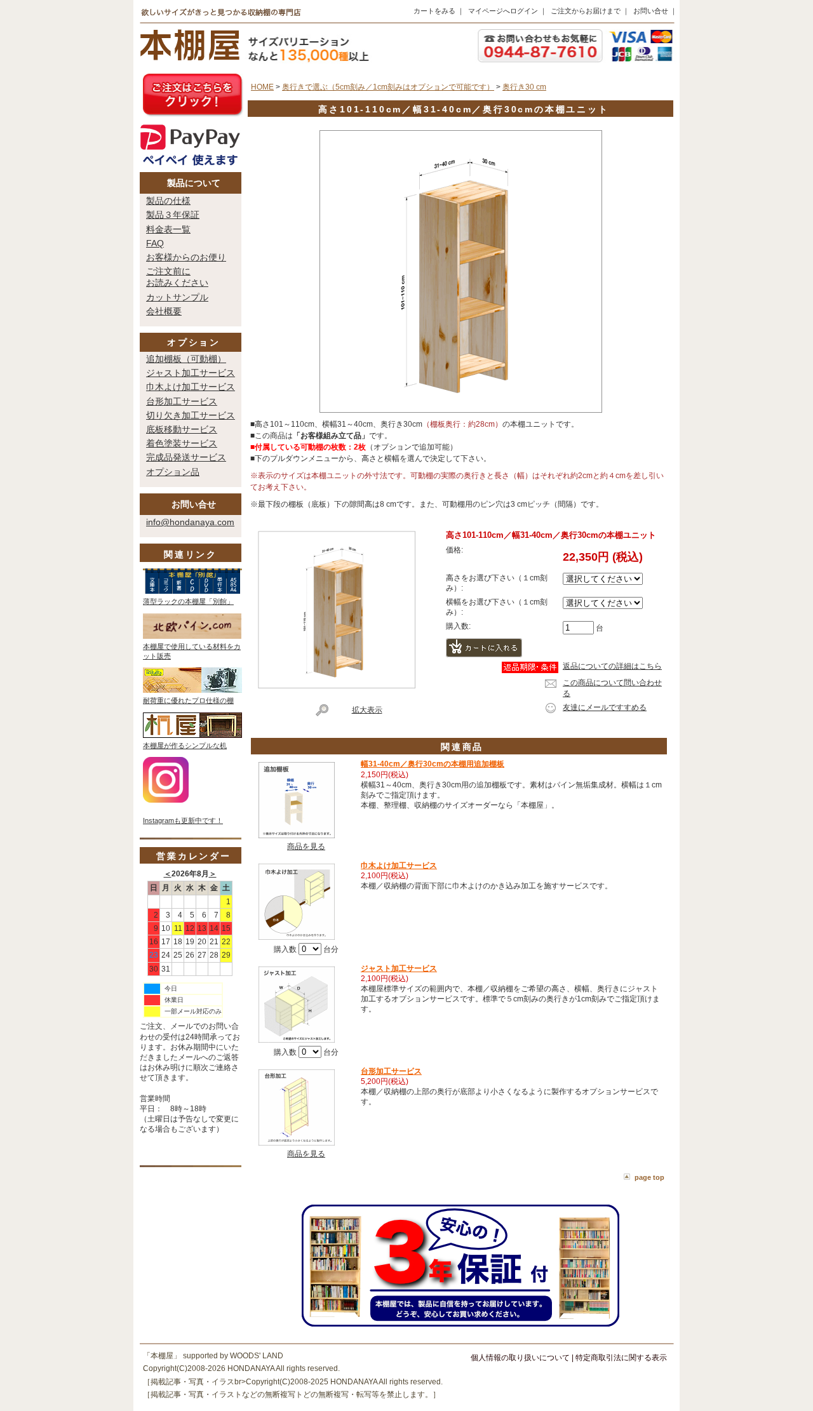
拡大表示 (367, 710)
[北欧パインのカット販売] (192, 636)
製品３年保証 (172, 215)
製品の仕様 (168, 201)
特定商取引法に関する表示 (621, 1357)
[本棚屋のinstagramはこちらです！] (166, 800)
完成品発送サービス (186, 457)
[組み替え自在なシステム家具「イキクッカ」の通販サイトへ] (192, 690)
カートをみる (434, 11)
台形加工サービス (181, 401)
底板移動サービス (181, 429)
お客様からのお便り (186, 257)
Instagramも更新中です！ (183, 820)
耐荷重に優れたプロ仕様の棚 (188, 700)
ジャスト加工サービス (190, 373)
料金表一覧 (168, 229)
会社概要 (164, 311)
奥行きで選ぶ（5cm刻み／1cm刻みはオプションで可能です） (388, 87)
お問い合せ (650, 11)
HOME (262, 87)
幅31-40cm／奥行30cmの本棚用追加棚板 (432, 763)
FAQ (155, 243)
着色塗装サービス (181, 443)
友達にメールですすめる (605, 707)
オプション (193, 342)
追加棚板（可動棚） (186, 359)
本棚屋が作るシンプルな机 (185, 745)
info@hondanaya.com (190, 522)
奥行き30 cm (524, 87)
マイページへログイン (503, 11)
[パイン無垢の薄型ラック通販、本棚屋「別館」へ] (192, 591)
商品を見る (306, 846)
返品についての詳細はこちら (612, 666)
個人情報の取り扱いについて (520, 1357)
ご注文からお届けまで (586, 11)
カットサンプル (177, 297)
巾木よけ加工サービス (190, 387)
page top (649, 1177)
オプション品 (172, 472)
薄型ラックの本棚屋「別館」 (188, 601)
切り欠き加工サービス (190, 415)
